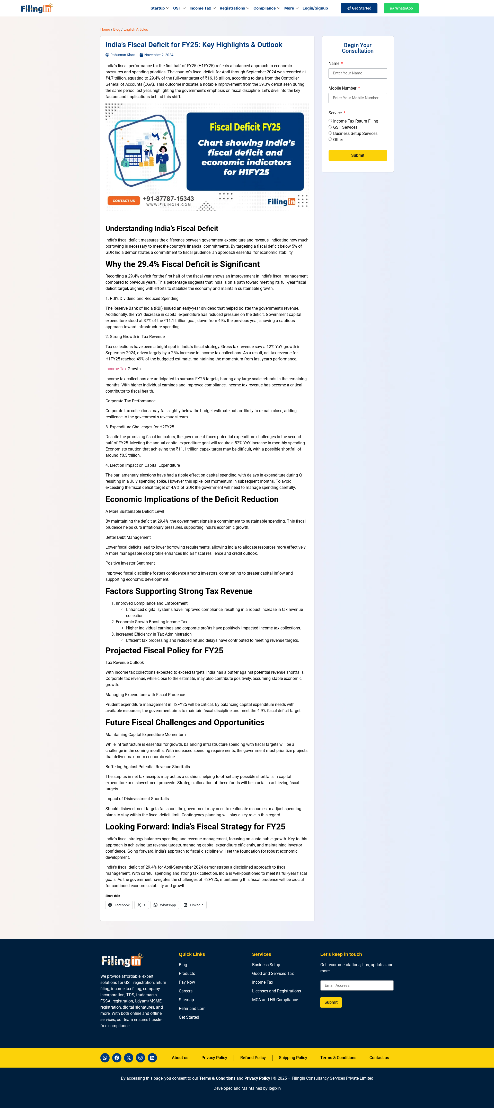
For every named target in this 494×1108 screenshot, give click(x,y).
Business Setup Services (355, 133)
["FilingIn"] (37, 8)
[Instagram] (140, 1057)
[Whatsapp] (105, 1057)
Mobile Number (343, 88)
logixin (275, 1088)
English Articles (135, 29)
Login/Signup (315, 8)
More (289, 8)
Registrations (232, 8)
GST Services (345, 127)
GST (177, 8)
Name (334, 64)
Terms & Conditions (217, 1078)
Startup (158, 8)
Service (336, 113)
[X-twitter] (128, 1057)
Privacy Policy (257, 1078)
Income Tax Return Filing (355, 120)
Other (338, 139)
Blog (116, 29)
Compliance (264, 8)
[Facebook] (116, 1057)
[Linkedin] (152, 1057)
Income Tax (200, 8)
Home (105, 29)
